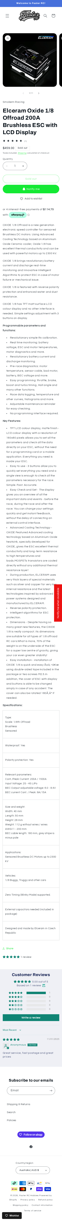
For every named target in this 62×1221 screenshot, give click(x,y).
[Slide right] (39, 93)
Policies (11, 1120)
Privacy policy (27, 1200)
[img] (11, 1039)
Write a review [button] (31, 1017)
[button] (7, 16)
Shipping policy (20, 1205)
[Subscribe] (51, 1090)
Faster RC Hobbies (29, 1195)
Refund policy (45, 1200)
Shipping (22, 153)
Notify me (33, 189)
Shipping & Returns (18, 1104)
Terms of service (32, 1211)
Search (11, 1112)
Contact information (42, 1205)
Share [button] (9, 948)
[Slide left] (23, 93)
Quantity (8, 159)
